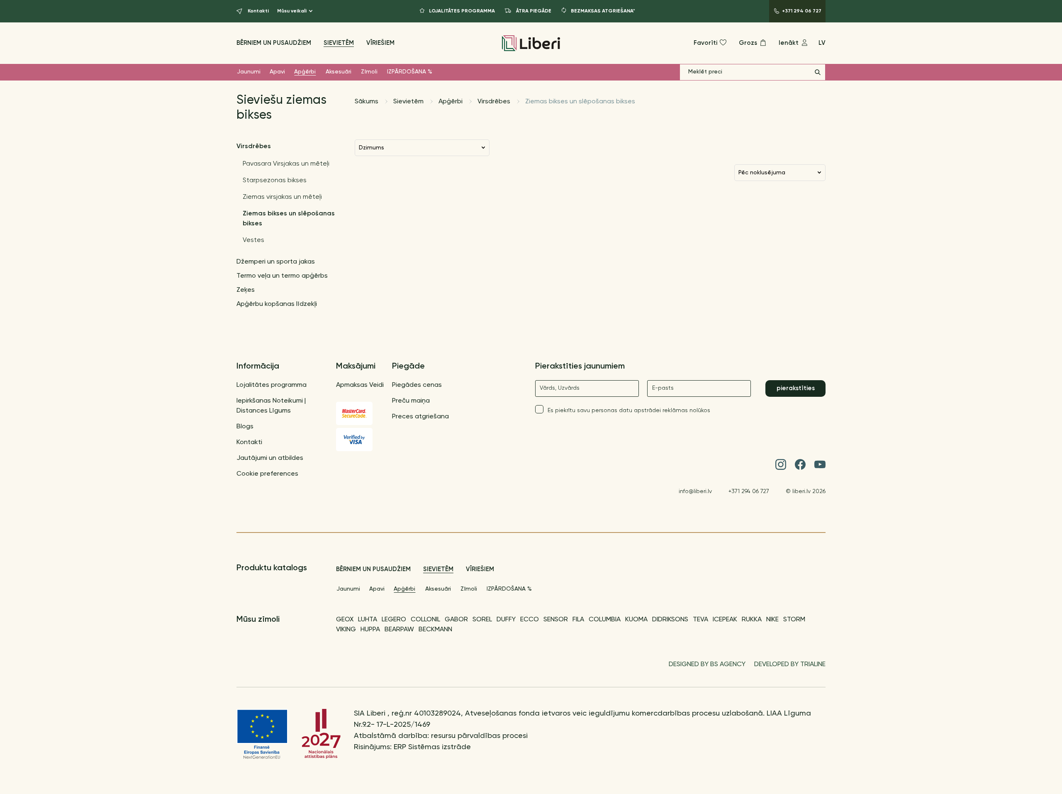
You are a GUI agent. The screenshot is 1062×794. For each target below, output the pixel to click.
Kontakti (249, 442)
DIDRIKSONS (670, 619)
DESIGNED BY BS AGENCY (707, 664)
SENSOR (555, 619)
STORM (794, 619)
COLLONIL (425, 619)
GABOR (456, 619)
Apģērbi (305, 72)
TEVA (700, 619)
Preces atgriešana (420, 416)
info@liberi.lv (695, 491)
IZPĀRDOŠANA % (409, 72)
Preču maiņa (411, 401)
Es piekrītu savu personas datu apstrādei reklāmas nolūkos (629, 410)
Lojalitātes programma (271, 385)
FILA (578, 619)
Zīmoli (369, 72)
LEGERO (394, 619)
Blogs (244, 426)
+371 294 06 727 (748, 491)
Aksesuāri (338, 72)
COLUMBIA (605, 619)
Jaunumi (249, 72)
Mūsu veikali (292, 11)
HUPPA (370, 629)
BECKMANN (435, 629)
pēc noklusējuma (761, 173)
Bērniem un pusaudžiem (273, 43)
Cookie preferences (267, 474)
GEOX (344, 619)
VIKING (346, 629)
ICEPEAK (725, 619)
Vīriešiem (380, 43)
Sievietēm (339, 43)
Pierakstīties (796, 388)
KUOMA (636, 619)
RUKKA (752, 619)
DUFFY (506, 619)
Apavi (277, 72)
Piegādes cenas (417, 385)
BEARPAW (399, 629)
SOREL (482, 619)
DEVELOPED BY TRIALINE (790, 664)
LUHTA (367, 619)
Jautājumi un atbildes (269, 458)
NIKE (772, 619)
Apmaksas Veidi (360, 385)
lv (822, 43)
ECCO (529, 619)
